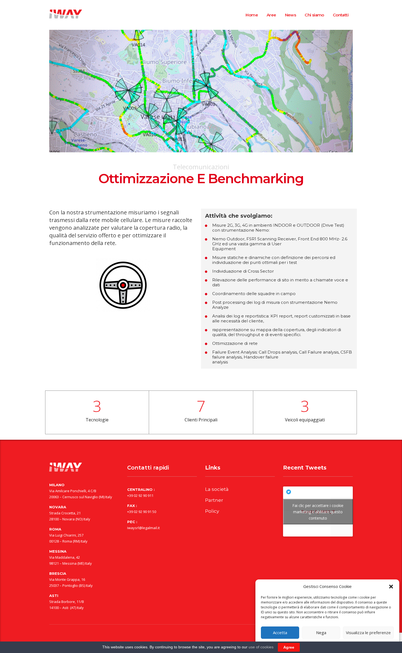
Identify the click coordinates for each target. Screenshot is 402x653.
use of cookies (261, 647)
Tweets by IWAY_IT (317, 511)
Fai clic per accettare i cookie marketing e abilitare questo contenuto (317, 511)
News (290, 15)
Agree (288, 647)
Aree (271, 15)
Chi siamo (314, 15)
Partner (214, 500)
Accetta (280, 632)
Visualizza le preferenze (368, 632)
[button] (391, 586)
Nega (321, 632)
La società (217, 489)
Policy (212, 511)
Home (252, 15)
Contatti (340, 15)
